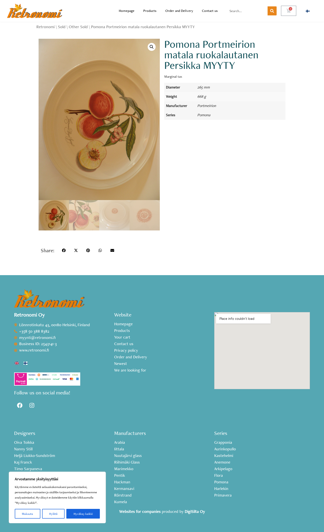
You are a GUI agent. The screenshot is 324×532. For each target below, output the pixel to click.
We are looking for (130, 370)
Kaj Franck (23, 462)
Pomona (203, 114)
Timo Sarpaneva (28, 469)
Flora (218, 475)
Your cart (122, 337)
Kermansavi (124, 488)
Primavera (223, 495)
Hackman (122, 482)
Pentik (119, 475)
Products (149, 10)
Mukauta (27, 514)
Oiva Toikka (24, 442)
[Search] (272, 10)
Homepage (126, 10)
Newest (120, 363)
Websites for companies (140, 511)
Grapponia (223, 442)
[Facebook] (19, 405)
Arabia (119, 442)
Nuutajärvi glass (128, 455)
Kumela (120, 502)
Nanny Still (23, 449)
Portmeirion (206, 105)
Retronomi (45, 26)
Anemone (222, 462)
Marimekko (123, 469)
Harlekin (221, 488)
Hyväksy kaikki (83, 514)
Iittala (119, 449)
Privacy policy (126, 350)
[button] (152, 47)
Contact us (210, 10)
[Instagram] (31, 405)
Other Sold (78, 26)
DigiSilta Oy (195, 511)
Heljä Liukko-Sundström (34, 455)
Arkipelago (223, 469)
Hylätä (53, 514)
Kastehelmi (223, 455)
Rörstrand (123, 495)
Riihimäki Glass (127, 462)
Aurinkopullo (225, 449)
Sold (61, 26)
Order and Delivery (179, 10)
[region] (57, 497)
